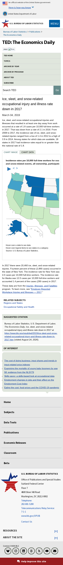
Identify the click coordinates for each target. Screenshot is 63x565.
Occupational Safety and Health (19, 307)
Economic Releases (15, 442)
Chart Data (27, 152)
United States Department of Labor (21, 14)
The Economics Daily (12, 35)
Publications (34, 31)
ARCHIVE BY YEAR (11, 66)
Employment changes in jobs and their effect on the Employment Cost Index (29, 382)
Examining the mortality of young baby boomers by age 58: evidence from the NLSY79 (31, 370)
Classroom (10, 453)
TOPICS (7, 61)
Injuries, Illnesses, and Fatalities (41, 286)
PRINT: (6, 49)
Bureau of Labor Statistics (15, 31)
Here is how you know (20, 7)
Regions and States (13, 303)
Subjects (9, 412)
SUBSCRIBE (9, 83)
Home (7, 402)
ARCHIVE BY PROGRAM (13, 72)
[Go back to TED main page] (31, 43)
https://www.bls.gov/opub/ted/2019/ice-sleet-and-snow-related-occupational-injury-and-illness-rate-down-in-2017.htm (30, 336)
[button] (56, 531)
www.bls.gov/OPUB (30, 515)
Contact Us (26, 521)
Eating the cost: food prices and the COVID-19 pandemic (31, 387)
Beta (6, 463)
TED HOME (8, 55)
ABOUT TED (9, 77)
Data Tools (10, 422)
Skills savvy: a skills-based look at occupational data (29, 376)
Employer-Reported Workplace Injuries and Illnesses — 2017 (26, 290)
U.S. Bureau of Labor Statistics (26, 23)
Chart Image (11, 152)
